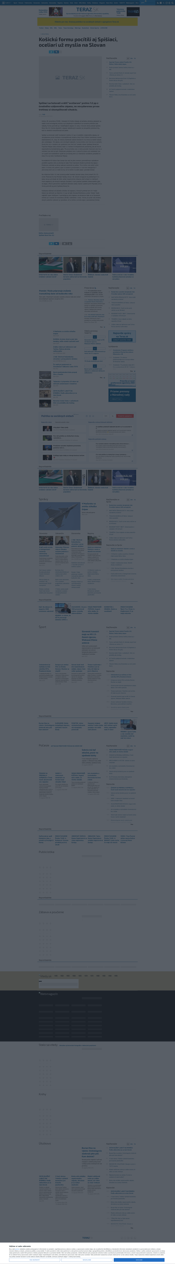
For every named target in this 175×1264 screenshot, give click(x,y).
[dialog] (87, 1253)
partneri (17, 1249)
